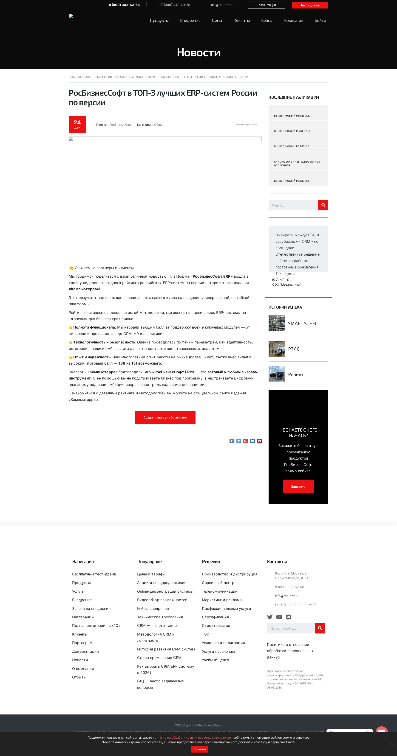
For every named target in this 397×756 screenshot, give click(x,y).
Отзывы (79, 677)
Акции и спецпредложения (161, 582)
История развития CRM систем (166, 649)
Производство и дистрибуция (229, 574)
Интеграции (83, 617)
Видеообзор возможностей (162, 599)
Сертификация (215, 617)
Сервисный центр (218, 582)
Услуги (78, 591)
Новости (80, 660)
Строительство (216, 625)
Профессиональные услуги (226, 608)
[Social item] (269, 617)
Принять (199, 749)
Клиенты (80, 634)
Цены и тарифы (151, 574)
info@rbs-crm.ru (287, 596)
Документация (85, 651)
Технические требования (160, 617)
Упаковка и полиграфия (223, 642)
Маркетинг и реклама (222, 599)
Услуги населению (218, 651)
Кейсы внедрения (153, 608)
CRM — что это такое (157, 625)
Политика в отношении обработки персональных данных (290, 650)
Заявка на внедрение (91, 608)
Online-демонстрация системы (165, 591)
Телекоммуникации (220, 591)
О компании (83, 668)
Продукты (81, 582)
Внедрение (82, 599)
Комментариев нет (245, 124)
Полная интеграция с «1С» (96, 625)
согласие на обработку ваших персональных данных (192, 737)
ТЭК (205, 634)
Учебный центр (215, 660)
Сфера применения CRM (159, 657)
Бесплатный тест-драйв (94, 574)
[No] (391, 744)
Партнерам (82, 642)
